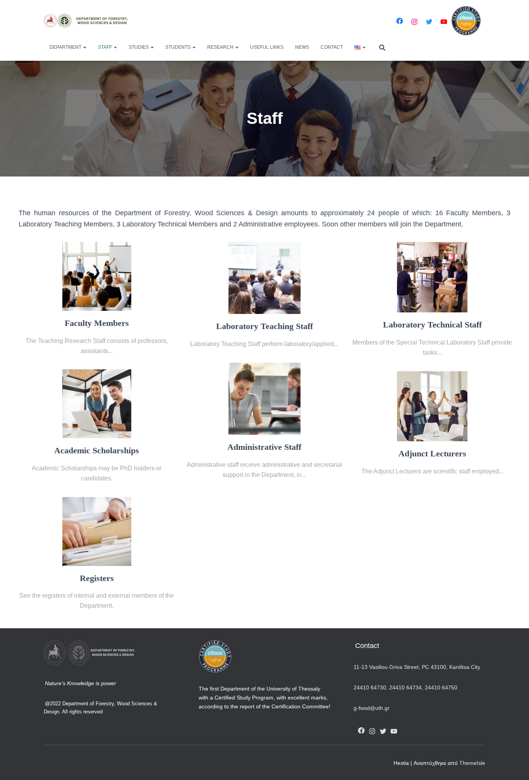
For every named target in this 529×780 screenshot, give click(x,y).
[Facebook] (400, 21)
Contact (332, 47)
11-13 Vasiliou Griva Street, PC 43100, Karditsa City (417, 667)
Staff (105, 47)
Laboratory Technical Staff (432, 324)
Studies (139, 47)
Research (221, 47)
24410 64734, (406, 687)
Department (66, 47)
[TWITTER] (383, 731)
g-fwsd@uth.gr (372, 708)
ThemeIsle (472, 763)
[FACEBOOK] (361, 730)
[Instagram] (414, 22)
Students (178, 47)
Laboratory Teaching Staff (264, 326)
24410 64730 (370, 687)
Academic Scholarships (96, 450)
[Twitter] (429, 22)
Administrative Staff (264, 447)
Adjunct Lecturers (432, 453)
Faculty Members (97, 323)
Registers (97, 578)
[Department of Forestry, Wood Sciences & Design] (89, 20)
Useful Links (266, 47)
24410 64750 (441, 687)
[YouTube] (444, 22)
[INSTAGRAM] (372, 731)
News (302, 47)
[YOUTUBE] (394, 731)
